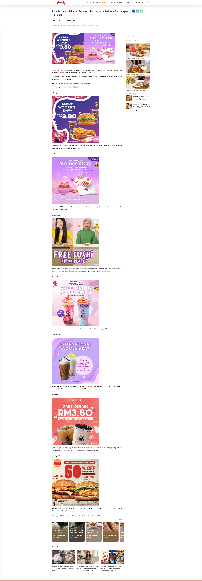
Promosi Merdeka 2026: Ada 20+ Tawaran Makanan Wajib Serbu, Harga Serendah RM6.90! (111, 568)
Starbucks (90, 386)
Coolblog (100, 329)
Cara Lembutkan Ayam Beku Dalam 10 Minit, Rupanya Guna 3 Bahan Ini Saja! (63, 568)
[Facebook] (133, 11)
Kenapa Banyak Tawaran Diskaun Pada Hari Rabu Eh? (75, 83)
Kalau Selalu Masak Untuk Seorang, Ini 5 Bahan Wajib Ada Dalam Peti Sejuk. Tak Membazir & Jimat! (87, 568)
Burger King (76, 509)
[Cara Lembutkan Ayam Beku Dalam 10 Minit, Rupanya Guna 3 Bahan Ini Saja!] (63, 557)
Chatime (88, 207)
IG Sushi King (105, 271)
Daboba (85, 448)
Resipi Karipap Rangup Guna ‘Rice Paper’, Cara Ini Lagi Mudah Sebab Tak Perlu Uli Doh (141, 106)
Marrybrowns (63, 146)
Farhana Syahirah (71, 20)
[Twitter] (137, 11)
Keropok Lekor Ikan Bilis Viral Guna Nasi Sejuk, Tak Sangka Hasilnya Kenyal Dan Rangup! (140, 98)
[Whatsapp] (141, 11)
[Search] (147, 2)
